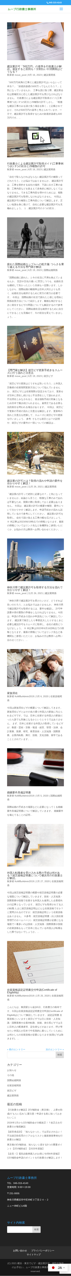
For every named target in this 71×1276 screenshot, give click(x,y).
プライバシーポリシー (42, 1250)
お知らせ (11, 1070)
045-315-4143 (55, 2)
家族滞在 (12, 693)
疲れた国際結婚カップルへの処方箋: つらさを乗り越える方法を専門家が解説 (35, 265)
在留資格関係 (14, 1085)
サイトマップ (34, 1254)
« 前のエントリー (16, 1049)
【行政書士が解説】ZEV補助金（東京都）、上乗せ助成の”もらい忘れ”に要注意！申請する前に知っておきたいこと (34, 1113)
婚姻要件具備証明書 (19, 792)
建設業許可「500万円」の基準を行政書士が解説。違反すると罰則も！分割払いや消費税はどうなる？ (35, 69)
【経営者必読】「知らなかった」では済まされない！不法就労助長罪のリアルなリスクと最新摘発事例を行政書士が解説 (35, 1135)
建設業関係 (49, 75)
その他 (10, 1075)
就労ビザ (48, 376)
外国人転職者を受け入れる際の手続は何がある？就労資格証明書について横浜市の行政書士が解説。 (35, 875)
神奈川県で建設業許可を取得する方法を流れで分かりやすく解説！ (35, 588)
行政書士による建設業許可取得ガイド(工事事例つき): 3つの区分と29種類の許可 (35, 165)
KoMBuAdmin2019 (24, 696)
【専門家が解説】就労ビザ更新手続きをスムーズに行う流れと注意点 (35, 371)
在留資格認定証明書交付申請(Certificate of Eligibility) (32, 991)
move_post (20, 75)
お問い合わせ (20, 1250)
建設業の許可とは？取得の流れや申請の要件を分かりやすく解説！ (35, 482)
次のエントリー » (55, 1049)
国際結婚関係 (51, 270)
